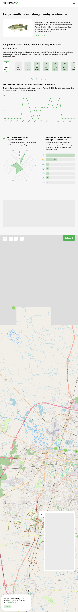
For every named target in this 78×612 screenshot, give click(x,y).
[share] (5, 239)
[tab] (32, 79)
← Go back (40, 35)
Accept (8, 606)
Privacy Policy (11, 602)
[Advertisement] (39, 213)
